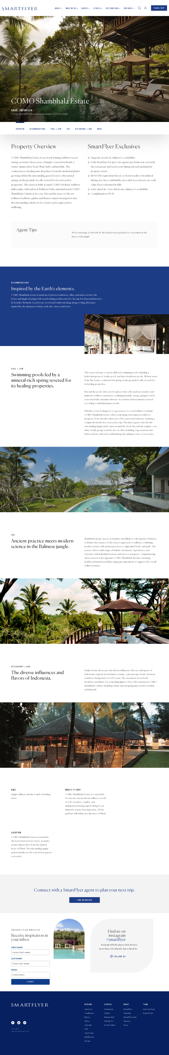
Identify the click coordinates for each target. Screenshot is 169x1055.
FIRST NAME (17, 947)
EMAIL (14, 970)
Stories (97, 9)
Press (126, 1025)
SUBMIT (30, 982)
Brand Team (148, 1013)
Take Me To (108, 1021)
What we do (71, 9)
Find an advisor (84, 900)
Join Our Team (149, 1009)
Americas (88, 1009)
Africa (87, 1021)
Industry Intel (109, 1017)
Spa (68, 129)
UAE (86, 1029)
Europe (87, 1041)
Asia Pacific (89, 1033)
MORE (99, 129)
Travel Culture (110, 1025)
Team (145, 1005)
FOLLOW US (120, 957)
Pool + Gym (56, 129)
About (57, 9)
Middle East (89, 1037)
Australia (88, 1025)
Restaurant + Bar (83, 129)
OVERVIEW (20, 129)
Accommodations (37, 129)
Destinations (112, 9)
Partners (128, 9)
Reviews (88, 1005)
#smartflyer (116, 940)
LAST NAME (17, 958)
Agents (84, 9)
